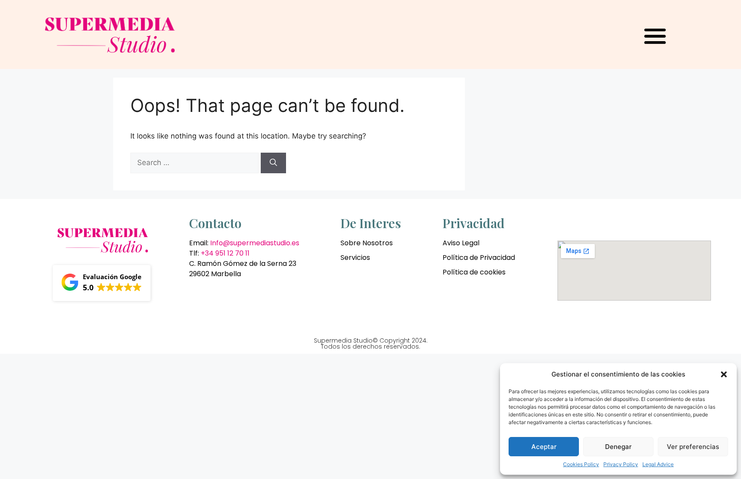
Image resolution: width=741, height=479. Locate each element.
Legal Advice (658, 464)
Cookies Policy (581, 464)
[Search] (273, 163)
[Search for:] (195, 162)
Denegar (618, 447)
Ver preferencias (693, 447)
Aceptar (544, 447)
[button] (724, 374)
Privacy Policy (620, 464)
